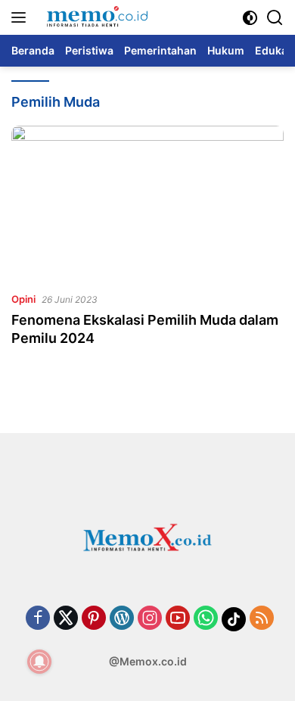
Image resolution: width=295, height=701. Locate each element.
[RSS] (262, 619)
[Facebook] (38, 619)
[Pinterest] (94, 619)
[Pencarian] (275, 17)
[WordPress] (122, 619)
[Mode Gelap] (250, 17)
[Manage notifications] (39, 662)
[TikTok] (234, 619)
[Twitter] (66, 619)
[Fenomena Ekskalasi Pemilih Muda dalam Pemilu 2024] (147, 202)
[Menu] (21, 17)
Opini (23, 299)
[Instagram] (150, 619)
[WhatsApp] (206, 619)
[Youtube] (178, 619)
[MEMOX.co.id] (95, 17)
